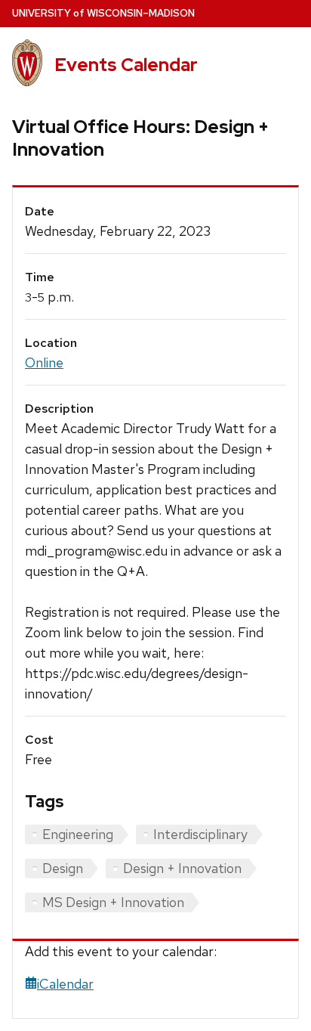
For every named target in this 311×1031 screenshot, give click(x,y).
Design (62, 868)
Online (44, 362)
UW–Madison (103, 13)
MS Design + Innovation (113, 902)
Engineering (77, 834)
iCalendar (65, 983)
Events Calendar (126, 64)
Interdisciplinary (200, 834)
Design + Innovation (182, 868)
